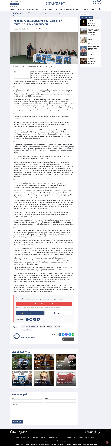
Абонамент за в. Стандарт (90, 444)
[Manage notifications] (107, 442)
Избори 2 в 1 (37, 12)
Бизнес (80, 437)
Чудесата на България (56, 437)
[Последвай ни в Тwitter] (95, 432)
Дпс (23, 326)
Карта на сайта (77, 444)
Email (46, 398)
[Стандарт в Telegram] (34, 319)
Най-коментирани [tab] (86, 17)
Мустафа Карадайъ (32, 326)
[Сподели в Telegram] (69, 334)
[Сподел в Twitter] (63, 334)
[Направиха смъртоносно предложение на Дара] (83, 61)
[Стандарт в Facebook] (27, 319)
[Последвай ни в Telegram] (99, 432)
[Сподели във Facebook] (60, 334)
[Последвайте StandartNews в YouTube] (14, 6)
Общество (34, 437)
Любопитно (71, 437)
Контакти (68, 444)
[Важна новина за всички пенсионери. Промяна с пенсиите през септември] (83, 40)
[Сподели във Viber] (66, 334)
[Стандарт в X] (38, 319)
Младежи (57, 326)
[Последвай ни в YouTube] (91, 432)
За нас (17, 444)
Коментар (15, 404)
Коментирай (69, 339)
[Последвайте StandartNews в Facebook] (10, 6)
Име (13, 398)
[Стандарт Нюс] (18, 433)
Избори (42, 326)
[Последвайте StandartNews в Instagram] (12, 6)
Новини (30, 12)
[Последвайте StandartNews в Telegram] (16, 6)
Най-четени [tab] (84, 15)
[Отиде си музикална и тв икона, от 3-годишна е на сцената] (83, 22)
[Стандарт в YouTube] (30, 319)
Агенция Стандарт (52, 67)
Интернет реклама (44, 444)
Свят (87, 437)
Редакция (34, 444)
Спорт (93, 437)
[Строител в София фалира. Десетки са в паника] (83, 31)
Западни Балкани (27, 330)
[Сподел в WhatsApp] (73, 334)
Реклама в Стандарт (57, 444)
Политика (25, 437)
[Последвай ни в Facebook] (87, 432)
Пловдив (49, 326)
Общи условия (25, 444)
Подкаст (43, 437)
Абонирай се (14, 4)
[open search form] (99, 9)
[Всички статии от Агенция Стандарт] (16, 336)
